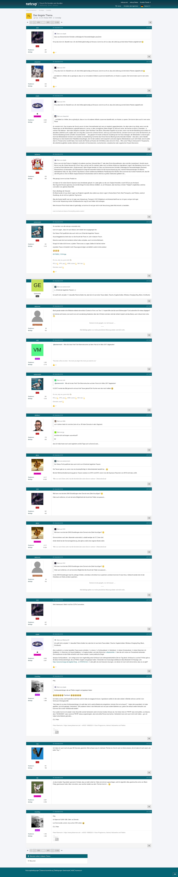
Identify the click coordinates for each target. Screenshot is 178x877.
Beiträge (30, 52)
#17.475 (149, 600)
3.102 (57, 22)
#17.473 (149, 523)
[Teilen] (150, 22)
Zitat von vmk (61, 380)
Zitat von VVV (61, 68)
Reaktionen (31, 50)
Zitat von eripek (61, 34)
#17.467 (149, 306)
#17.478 (149, 744)
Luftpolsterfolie (110, 652)
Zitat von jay (60, 432)
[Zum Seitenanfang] (175, 874)
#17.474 (149, 557)
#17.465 (149, 222)
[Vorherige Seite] (27, 22)
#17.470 (149, 415)
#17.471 (149, 455)
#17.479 (149, 778)
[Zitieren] (149, 56)
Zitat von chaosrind (62, 116)
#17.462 (149, 62)
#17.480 (149, 812)
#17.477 (149, 676)
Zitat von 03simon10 (63, 640)
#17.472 (149, 489)
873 (38, 22)
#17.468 (149, 340)
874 (43, 22)
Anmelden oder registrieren (131, 6)
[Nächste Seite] (61, 22)
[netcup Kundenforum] (44, 4)
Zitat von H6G (61, 421)
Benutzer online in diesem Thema (40, 856)
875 (48, 22)
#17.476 (149, 634)
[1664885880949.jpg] (56, 731)
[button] (146, 6)
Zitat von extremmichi (63, 287)
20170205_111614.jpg (59, 254)
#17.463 (149, 96)
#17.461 (149, 28)
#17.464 (149, 154)
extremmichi (58, 344)
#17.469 (149, 374)
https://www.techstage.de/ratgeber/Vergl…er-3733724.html (70, 662)
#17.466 (149, 281)
